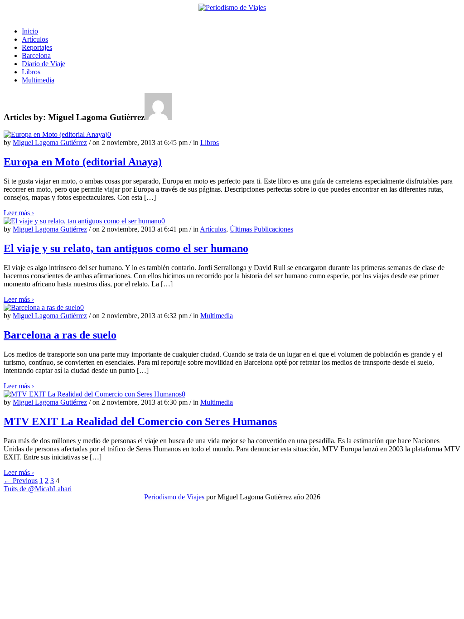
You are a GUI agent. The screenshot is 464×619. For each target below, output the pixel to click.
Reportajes (37, 47)
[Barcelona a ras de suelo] (42, 307)
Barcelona (36, 55)
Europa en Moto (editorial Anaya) (83, 162)
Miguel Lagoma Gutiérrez (50, 142)
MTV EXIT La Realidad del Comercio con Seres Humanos (140, 421)
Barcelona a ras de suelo (60, 335)
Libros (31, 72)
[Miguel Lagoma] (232, 8)
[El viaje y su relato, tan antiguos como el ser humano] (82, 221)
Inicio (30, 31)
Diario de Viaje (43, 64)
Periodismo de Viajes (174, 497)
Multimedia (38, 80)
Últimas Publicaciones (261, 229)
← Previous (21, 480)
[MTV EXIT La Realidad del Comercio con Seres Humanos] (93, 394)
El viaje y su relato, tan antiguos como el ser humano (126, 248)
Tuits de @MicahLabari (38, 489)
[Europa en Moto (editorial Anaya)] (55, 134)
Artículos (35, 39)
